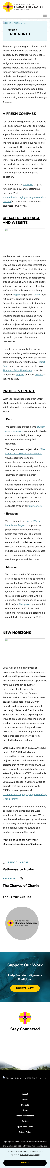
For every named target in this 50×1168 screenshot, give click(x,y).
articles (39, 374)
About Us (28, 184)
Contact (25, 1121)
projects (20, 374)
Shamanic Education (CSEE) (23, 7)
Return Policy (25, 1132)
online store (35, 505)
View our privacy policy (29, 1154)
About (25, 1094)
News (25, 1099)
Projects (25, 1105)
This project (25, 604)
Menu (45, 16)
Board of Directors (25, 1115)
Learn (37, 294)
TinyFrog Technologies (37, 1146)
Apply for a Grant (25, 1126)
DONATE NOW (25, 988)
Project (16, 294)
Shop (25, 1110)
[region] (25, 1158)
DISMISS (25, 1162)
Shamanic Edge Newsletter (17, 370)
